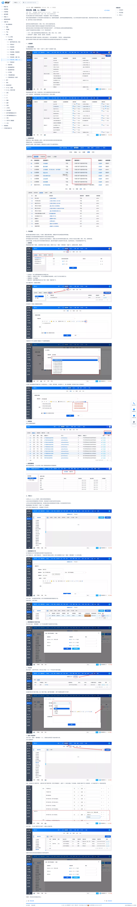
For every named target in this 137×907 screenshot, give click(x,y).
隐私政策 (33, 905)
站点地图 (28, 905)
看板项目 (10, 64)
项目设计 (12, 44)
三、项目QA (119, 15)
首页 (32, 7)
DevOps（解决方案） (11, 90)
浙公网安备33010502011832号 (95, 905)
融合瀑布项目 (11, 69)
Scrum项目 (10, 36)
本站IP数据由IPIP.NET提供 (130, 905)
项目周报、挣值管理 (14, 52)
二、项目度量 (120, 12)
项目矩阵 (12, 47)
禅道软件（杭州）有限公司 (72, 905)
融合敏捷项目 (11, 67)
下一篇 (108, 900)
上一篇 (30, 900)
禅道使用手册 (37, 7)
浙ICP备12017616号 (83, 905)
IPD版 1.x (16, 2)
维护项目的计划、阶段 (15, 42)
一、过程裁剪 (120, 10)
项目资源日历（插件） (13, 77)
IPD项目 (10, 72)
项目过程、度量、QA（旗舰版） (17, 59)
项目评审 (12, 49)
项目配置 (12, 54)
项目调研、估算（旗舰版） (16, 57)
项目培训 (12, 62)
